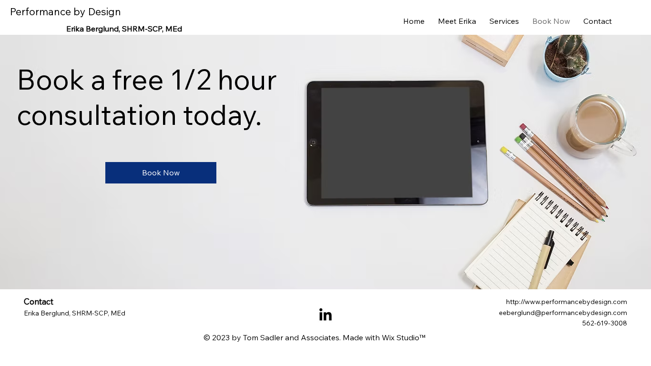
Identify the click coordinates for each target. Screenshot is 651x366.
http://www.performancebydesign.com (566, 301)
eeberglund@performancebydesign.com (563, 312)
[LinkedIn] (325, 315)
